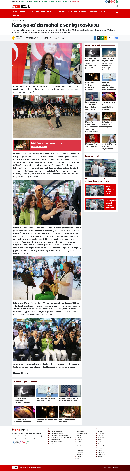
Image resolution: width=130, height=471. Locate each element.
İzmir (37, 11)
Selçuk (79, 456)
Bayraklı (79, 437)
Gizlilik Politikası (103, 429)
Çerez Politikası (81, 429)
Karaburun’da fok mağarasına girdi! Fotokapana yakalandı (22, 400)
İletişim (100, 431)
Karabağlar (101, 446)
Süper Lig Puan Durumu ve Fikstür (61, 437)
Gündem (30, 11)
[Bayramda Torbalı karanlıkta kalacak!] (47, 412)
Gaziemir (101, 444)
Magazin (57, 11)
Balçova (100, 435)
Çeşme (79, 441)
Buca (99, 439)
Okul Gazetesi (17, 15)
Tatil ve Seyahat (94, 11)
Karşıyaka (101, 448)
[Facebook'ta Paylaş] (95, 38)
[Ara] (117, 6)
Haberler (15, 20)
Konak (100, 450)
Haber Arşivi (54, 444)
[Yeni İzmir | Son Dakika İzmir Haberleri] (21, 6)
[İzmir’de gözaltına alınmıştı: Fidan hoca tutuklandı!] (47, 391)
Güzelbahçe (80, 446)
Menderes (80, 452)
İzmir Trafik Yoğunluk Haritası (59, 435)
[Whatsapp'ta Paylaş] (102, 38)
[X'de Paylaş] (98, 38)
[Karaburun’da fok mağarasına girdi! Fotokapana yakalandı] (24, 391)
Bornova (79, 439)
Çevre (103, 11)
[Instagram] (20, 442)
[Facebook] (13, 442)
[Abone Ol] (116, 38)
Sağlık (42, 11)
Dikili (78, 444)
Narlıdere (80, 454)
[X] (17, 442)
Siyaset (49, 11)
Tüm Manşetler (55, 439)
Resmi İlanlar (67, 11)
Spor (75, 11)
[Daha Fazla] (105, 38)
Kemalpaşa (80, 450)
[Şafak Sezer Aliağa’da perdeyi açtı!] (70, 412)
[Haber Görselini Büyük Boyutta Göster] (47, 116)
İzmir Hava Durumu (56, 431)
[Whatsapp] (27, 442)
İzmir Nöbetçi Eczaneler (58, 429)
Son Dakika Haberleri (57, 441)
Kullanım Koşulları (82, 433)
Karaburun (80, 448)
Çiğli (99, 441)
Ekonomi (21, 11)
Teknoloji (82, 11)
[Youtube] (23, 442)
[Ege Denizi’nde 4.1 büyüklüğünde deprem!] (24, 412)
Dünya (14, 11)
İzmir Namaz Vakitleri (57, 433)
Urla (78, 458)
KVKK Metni (101, 433)
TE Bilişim (115, 467)
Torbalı (100, 456)
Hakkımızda (80, 431)
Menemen (101, 452)
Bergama (101, 437)
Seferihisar (101, 454)
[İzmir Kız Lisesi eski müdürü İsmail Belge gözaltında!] (70, 391)
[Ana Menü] (117, 13)
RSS (16, 467)
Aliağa (79, 435)
